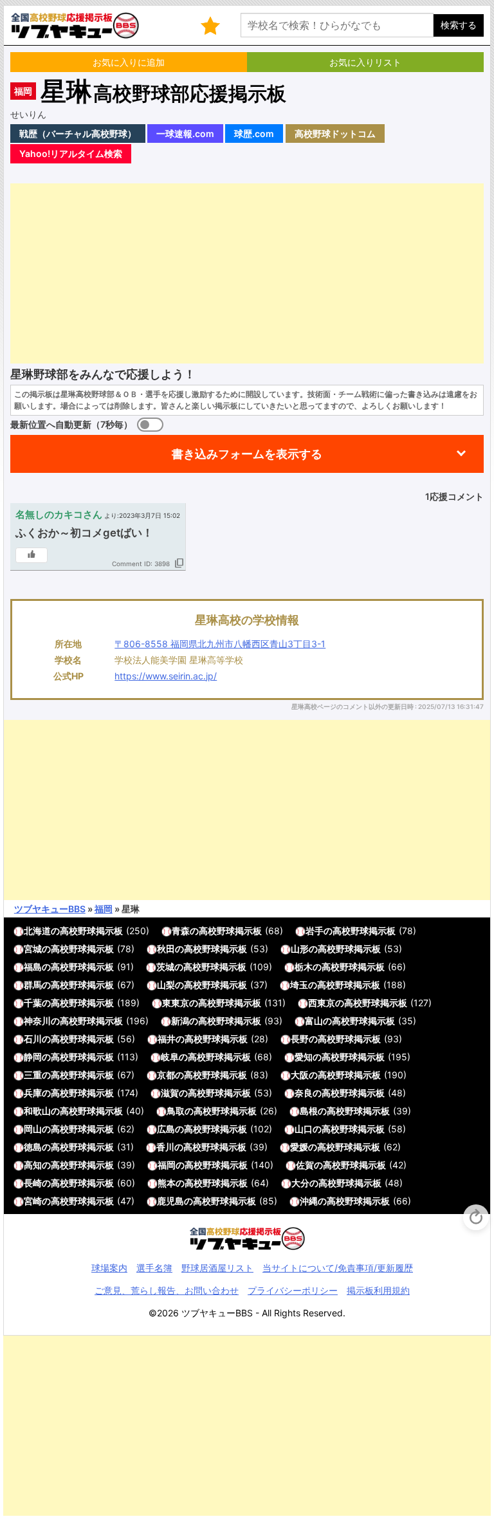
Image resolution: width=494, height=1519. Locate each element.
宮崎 (33, 1200)
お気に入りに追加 (129, 62)
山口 (304, 1128)
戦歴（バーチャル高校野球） (77, 133)
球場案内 (109, 1267)
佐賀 (305, 1164)
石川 (33, 1038)
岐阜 (170, 1056)
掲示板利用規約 (378, 1290)
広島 (166, 1128)
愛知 (304, 1056)
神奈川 (37, 1020)
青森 (181, 930)
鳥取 (176, 1110)
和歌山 (37, 1110)
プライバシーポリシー (293, 1290)
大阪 (300, 1074)
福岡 (23, 91)
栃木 (304, 966)
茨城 (165, 966)
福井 (167, 1038)
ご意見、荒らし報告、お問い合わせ (167, 1290)
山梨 (166, 984)
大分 (300, 1182)
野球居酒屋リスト (217, 1267)
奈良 (304, 1092)
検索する (459, 24)
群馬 (33, 984)
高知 (33, 1164)
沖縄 (309, 1200)
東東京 (175, 1002)
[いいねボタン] (31, 555)
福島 (33, 966)
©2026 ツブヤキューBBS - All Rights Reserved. (247, 1312)
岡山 (33, 1128)
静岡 (33, 1056)
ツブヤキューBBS (50, 908)
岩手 (315, 930)
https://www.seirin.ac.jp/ (165, 675)
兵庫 (33, 1092)
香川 (165, 1146)
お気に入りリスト (365, 62)
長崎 (33, 1182)
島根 (309, 1110)
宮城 (33, 948)
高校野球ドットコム (335, 133)
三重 (33, 1074)
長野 (300, 1038)
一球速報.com (185, 133)
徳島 (33, 1146)
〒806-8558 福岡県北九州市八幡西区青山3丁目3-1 (219, 643)
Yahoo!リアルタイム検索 (70, 153)
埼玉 (299, 984)
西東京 (321, 1002)
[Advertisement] (247, 273)
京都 (166, 1074)
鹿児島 (170, 1200)
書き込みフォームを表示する (247, 454)
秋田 (166, 948)
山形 (300, 948)
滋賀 (170, 1092)
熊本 (167, 1182)
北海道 (37, 930)
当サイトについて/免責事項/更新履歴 (337, 1267)
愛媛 (299, 1146)
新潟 (180, 1020)
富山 (314, 1020)
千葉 (33, 1002)
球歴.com (254, 133)
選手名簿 (154, 1267)
